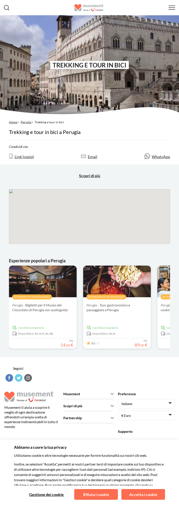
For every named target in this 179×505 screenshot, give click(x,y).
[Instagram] (27, 378)
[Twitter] (18, 378)
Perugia (26, 122)
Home (13, 122)
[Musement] (88, 7)
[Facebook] (8, 378)
